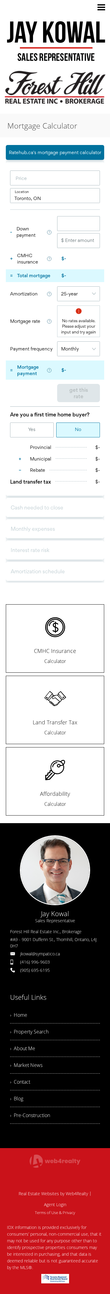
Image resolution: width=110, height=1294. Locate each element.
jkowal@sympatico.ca (40, 954)
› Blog (16, 1098)
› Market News (26, 1065)
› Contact (20, 1081)
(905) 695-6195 (35, 970)
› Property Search (29, 1031)
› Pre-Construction (30, 1115)
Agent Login (55, 1204)
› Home (18, 1015)
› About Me (22, 1048)
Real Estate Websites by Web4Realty (53, 1193)
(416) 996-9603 (35, 962)
